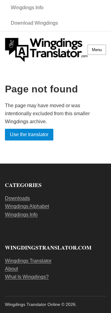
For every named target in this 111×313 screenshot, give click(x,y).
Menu (97, 49)
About (11, 268)
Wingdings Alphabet (27, 206)
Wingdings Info (27, 7)
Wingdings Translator (28, 260)
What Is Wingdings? (27, 276)
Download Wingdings (34, 23)
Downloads (17, 198)
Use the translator (29, 134)
